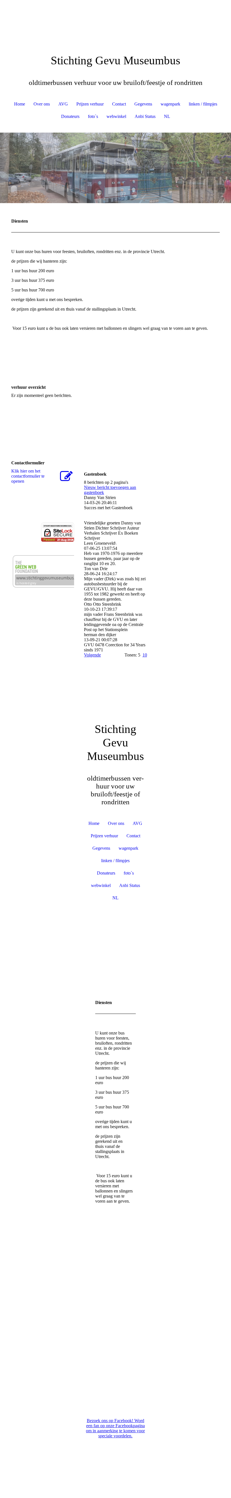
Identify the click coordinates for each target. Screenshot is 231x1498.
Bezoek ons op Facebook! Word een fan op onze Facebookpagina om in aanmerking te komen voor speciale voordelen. (115, 1428)
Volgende (92, 655)
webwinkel (116, 116)
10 (145, 655)
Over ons (42, 104)
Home (19, 104)
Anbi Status (145, 116)
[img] (115, 21)
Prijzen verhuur (90, 104)
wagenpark (170, 104)
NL (167, 116)
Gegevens (143, 104)
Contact (119, 104)
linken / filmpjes (203, 104)
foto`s (93, 116)
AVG (63, 104)
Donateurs (70, 116)
